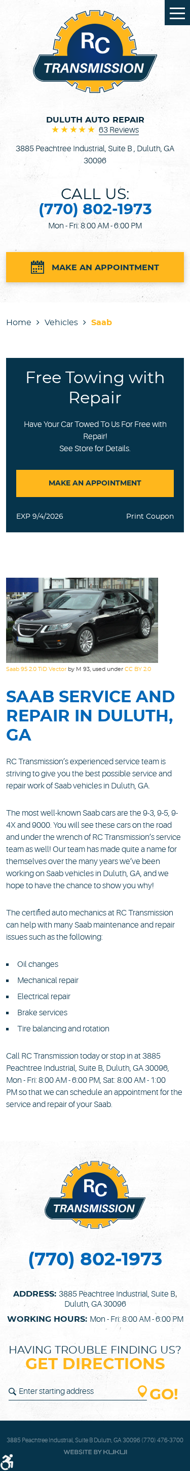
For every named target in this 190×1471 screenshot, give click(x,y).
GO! (163, 1395)
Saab (101, 323)
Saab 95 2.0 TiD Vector (36, 669)
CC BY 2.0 (138, 669)
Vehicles (61, 323)
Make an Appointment (105, 268)
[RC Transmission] (95, 51)
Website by (95, 1452)
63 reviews (119, 130)
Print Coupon (150, 516)
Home (18, 323)
